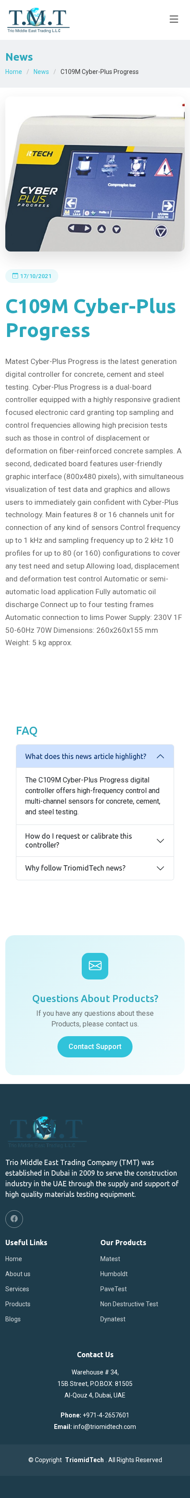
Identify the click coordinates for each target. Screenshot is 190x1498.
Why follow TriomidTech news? (75, 868)
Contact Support (95, 1046)
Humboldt (114, 1274)
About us (17, 1274)
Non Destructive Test (129, 1304)
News (41, 71)
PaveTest (113, 1289)
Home (13, 71)
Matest (110, 1259)
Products (17, 1304)
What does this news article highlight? (85, 756)
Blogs (13, 1319)
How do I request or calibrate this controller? (78, 840)
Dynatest (112, 1319)
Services (17, 1289)
